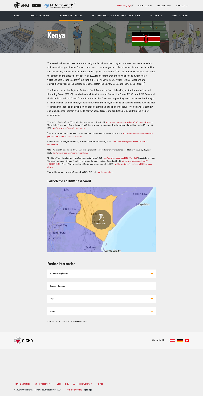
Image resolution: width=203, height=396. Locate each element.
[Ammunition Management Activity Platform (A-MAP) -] (27, 5)
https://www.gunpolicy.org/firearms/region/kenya (70, 153)
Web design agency (74, 390)
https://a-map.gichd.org (105, 172)
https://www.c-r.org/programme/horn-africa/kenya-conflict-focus (129, 122)
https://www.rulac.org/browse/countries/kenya (68, 128)
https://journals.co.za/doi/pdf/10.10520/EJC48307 (120, 158)
